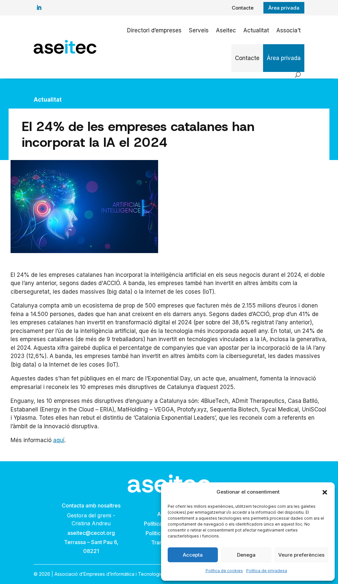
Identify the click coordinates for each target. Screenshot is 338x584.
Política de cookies (224, 570)
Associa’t (288, 30)
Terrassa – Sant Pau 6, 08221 (91, 546)
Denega (246, 555)
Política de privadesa (266, 570)
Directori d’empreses (154, 30)
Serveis (199, 30)
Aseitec (226, 30)
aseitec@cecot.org (91, 533)
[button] (324, 492)
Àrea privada (283, 8)
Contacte (243, 8)
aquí (58, 440)
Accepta (193, 555)
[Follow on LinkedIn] (39, 7)
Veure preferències (301, 555)
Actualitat (256, 30)
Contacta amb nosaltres (91, 505)
